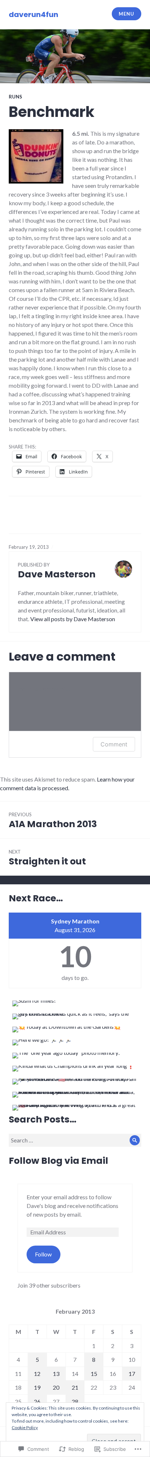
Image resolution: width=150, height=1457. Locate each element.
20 (56, 1387)
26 (37, 1401)
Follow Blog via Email (58, 1160)
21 (75, 1387)
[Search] (134, 1140)
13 (56, 1373)
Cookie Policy (25, 1427)
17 (132, 1373)
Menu (126, 14)
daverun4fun (33, 14)
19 (37, 1387)
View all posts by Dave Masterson (72, 618)
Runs (15, 97)
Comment (113, 744)
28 (75, 1401)
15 (94, 1373)
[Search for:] (75, 1140)
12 (37, 1373)
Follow (43, 1254)
